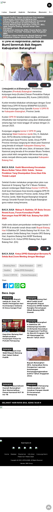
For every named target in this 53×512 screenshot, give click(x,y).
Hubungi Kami (41, 454)
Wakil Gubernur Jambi (23, 134)
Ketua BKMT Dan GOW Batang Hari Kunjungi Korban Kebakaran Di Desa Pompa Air (24, 22)
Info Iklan (31, 454)
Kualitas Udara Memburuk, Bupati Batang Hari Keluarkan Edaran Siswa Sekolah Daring (25, 36)
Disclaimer (22, 454)
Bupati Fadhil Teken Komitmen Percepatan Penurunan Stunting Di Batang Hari (23, 18)
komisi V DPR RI (28, 131)
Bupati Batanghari (26, 266)
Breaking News (9, 266)
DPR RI (12, 117)
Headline (7, 270)
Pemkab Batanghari (29, 275)
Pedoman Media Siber (26, 457)
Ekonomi (43, 12)
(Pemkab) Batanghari (22, 91)
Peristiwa (32, 12)
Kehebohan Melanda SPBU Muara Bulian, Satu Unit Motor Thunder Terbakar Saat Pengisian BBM (25, 32)
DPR (5, 97)
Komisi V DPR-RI (40, 188)
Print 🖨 (33, 85)
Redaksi (13, 454)
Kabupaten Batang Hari (34, 145)
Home (4, 12)
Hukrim (22, 12)
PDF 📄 (46, 85)
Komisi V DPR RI (41, 108)
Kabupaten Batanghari (15, 111)
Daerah (12, 12)
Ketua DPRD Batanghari (24, 270)
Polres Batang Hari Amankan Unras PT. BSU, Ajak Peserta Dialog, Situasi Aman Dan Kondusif (24, 26)
